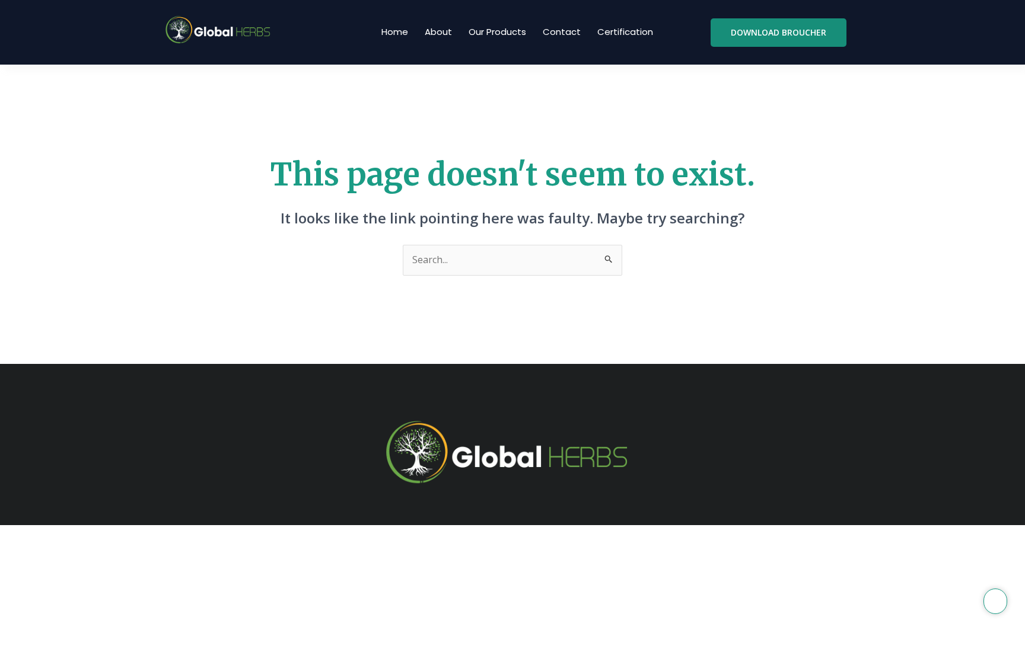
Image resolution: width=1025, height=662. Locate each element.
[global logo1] (220, 30)
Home (394, 31)
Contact (562, 31)
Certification (625, 31)
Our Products (497, 31)
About (438, 31)
